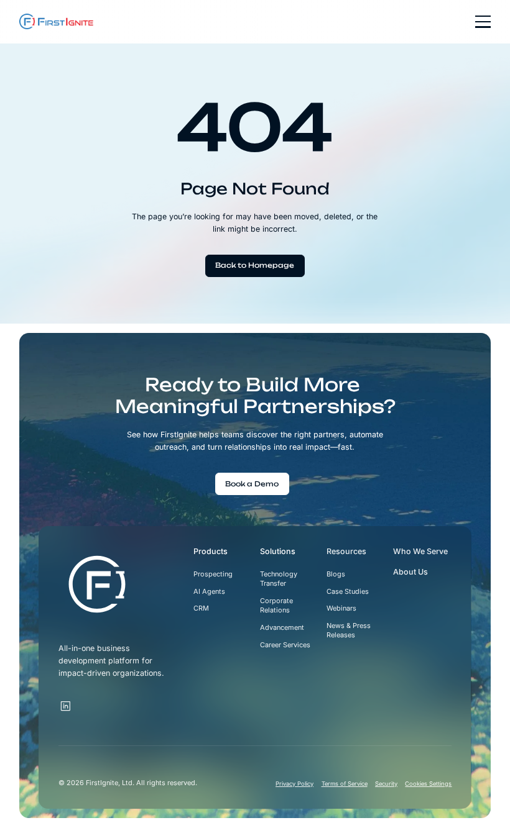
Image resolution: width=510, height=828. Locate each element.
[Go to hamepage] (56, 21)
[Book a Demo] (252, 483)
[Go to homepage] (97, 584)
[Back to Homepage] (255, 265)
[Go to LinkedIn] (79, 701)
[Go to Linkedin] (66, 706)
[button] (478, 21)
